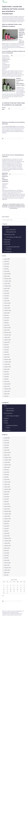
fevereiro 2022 (7, 384)
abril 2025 (6, 298)
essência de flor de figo (10, 126)
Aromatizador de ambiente (12, 246)
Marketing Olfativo (10, 232)
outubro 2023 (7, 337)
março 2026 (6, 271)
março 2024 (6, 325)
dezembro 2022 (7, 359)
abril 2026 (6, 268)
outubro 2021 (7, 391)
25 (10, 591)
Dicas (5, 227)
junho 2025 (6, 293)
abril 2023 (6, 352)
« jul (3, 595)
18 (10, 589)
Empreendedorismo (8, 234)
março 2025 (6, 300)
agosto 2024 (7, 312)
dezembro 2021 (7, 388)
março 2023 (6, 354)
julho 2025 (6, 290)
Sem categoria (7, 251)
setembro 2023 (7, 339)
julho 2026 (6, 261)
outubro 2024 (7, 308)
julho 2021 (6, 396)
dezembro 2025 (7, 278)
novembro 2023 (7, 335)
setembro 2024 (7, 310)
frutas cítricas (6, 159)
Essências (6, 239)
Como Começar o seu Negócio (12, 237)
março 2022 (6, 381)
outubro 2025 (7, 283)
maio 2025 (6, 295)
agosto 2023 (7, 342)
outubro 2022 (7, 364)
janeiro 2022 (7, 386)
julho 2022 (6, 371)
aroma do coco (20, 87)
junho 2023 (6, 347)
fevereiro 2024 (7, 327)
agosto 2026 (7, 259)
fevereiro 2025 (7, 303)
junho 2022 (6, 374)
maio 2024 (6, 320)
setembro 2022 (7, 366)
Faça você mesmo (10, 229)
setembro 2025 (7, 286)
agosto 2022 (7, 369)
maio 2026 (6, 266)
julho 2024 (6, 315)
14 (20, 587)
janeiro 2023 (7, 357)
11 (10, 587)
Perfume (8, 249)
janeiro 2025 (7, 305)
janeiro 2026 (7, 276)
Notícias (6, 242)
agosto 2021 (6, 393)
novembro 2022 (7, 361)
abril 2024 (6, 322)
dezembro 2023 (7, 332)
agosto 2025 (7, 288)
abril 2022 (6, 379)
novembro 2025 (7, 281)
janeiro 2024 (7, 330)
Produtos (6, 244)
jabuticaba (5, 183)
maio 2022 (6, 376)
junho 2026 (6, 264)
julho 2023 (6, 344)
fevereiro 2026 (7, 273)
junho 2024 (6, 317)
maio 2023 (6, 349)
